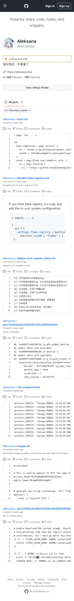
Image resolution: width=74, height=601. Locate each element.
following (32, 77)
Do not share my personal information (37, 586)
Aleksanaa (9, 119)
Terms (10, 579)
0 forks (19, 128)
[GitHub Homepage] (26, 591)
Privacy (20, 579)
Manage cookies (42, 582)
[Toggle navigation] (5, 6)
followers (14, 77)
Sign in (50, 6)
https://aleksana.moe (19, 71)
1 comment (33, 271)
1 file (8, 128)
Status (41, 579)
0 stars (48, 128)
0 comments (33, 128)
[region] (37, 151)
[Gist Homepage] (26, 6)
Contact (27, 582)
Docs (64, 579)
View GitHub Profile (37, 87)
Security (31, 579)
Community (53, 579)
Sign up (64, 6)
